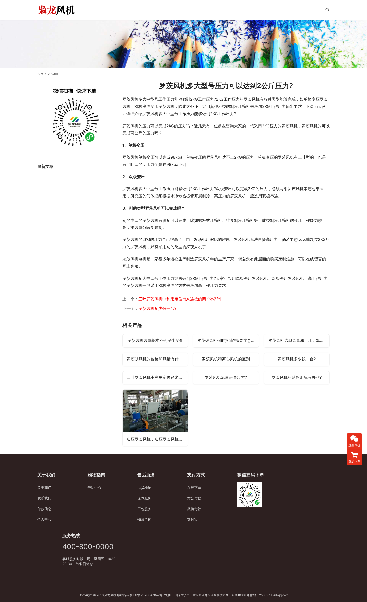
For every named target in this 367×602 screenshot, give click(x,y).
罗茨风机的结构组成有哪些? (297, 377)
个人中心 (44, 519)
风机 (113, 595)
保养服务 (144, 498)
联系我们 (44, 498)
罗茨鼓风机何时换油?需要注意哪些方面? (227, 340)
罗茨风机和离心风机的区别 (226, 358)
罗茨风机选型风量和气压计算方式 (298, 340)
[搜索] (327, 9)
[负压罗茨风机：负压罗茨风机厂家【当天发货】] (155, 418)
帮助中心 (94, 487)
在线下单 (194, 487)
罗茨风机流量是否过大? (226, 377)
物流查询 (144, 519)
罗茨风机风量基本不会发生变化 (155, 340)
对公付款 (194, 498)
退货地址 (144, 487)
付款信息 (44, 509)
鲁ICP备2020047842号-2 (148, 595)
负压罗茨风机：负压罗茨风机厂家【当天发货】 (157, 439)
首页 (40, 74)
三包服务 (144, 509)
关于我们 (44, 487)
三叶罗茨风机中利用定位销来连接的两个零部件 (180, 298)
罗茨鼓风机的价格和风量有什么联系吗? (157, 358)
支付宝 (192, 519)
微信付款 (194, 509)
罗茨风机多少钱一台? (157, 308)
